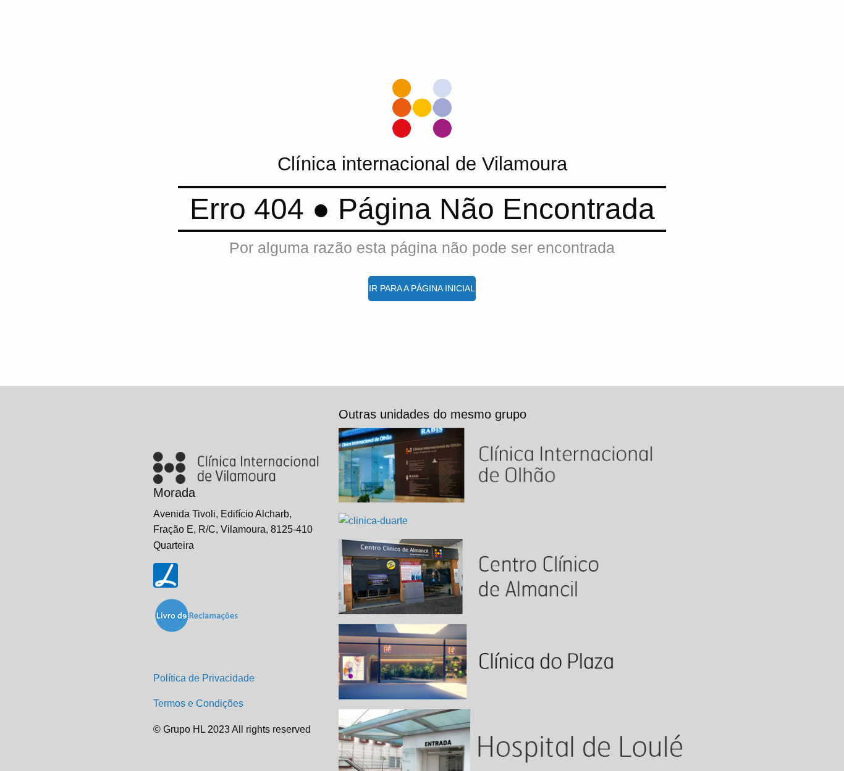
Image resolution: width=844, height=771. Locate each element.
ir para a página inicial (422, 288)
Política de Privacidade (204, 678)
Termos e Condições (198, 703)
